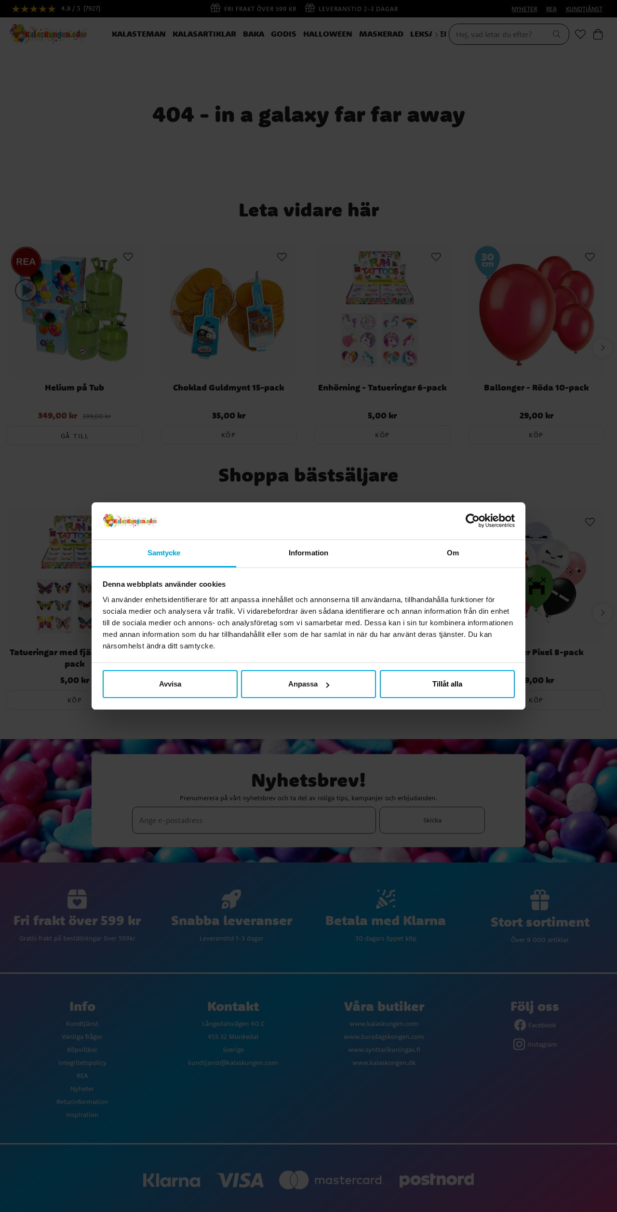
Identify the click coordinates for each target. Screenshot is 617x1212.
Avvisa (170, 684)
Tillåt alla (447, 684)
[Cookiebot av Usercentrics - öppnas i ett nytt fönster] (472, 521)
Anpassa (303, 684)
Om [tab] (453, 553)
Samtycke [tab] (164, 553)
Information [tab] (308, 553)
